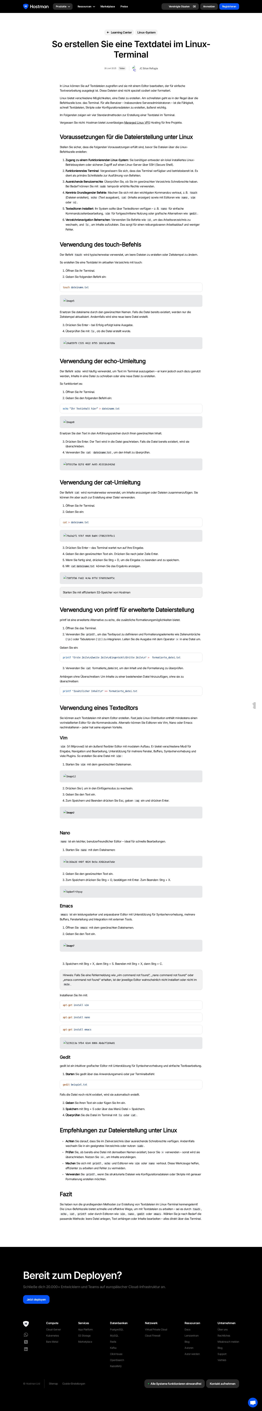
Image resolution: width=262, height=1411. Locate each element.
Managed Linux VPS (137, 122)
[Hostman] (36, 6)
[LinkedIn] (26, 1349)
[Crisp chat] (253, 1402)
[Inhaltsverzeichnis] (254, 705)
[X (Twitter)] (26, 1342)
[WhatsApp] (26, 1335)
